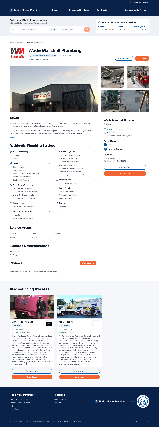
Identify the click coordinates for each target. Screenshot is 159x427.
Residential (57, 10)
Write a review (88, 263)
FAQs (12, 406)
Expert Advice (15, 409)
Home (12, 42)
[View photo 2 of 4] (112, 77)
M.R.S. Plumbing (66, 322)
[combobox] (29, 29)
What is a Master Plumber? (20, 399)
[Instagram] (136, 422)
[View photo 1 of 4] (54, 89)
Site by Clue (77, 421)
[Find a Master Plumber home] (25, 10)
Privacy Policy (56, 421)
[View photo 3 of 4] (138, 77)
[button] (124, 58)
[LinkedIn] (147, 422)
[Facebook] (142, 422)
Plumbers (20, 42)
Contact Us (58, 403)
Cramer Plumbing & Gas (22, 322)
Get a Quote (142, 58)
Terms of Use (67, 421)
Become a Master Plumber (136, 10)
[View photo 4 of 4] (125, 101)
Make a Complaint (61, 399)
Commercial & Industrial (79, 10)
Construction (102, 10)
